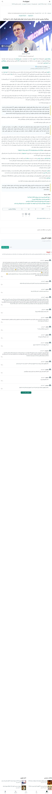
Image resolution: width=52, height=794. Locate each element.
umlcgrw (47, 343)
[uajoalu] (50, 281)
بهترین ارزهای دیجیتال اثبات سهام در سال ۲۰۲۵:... (37, 781)
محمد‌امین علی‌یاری (26, 53)
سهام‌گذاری (4, 61)
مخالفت (27, 158)
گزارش (48, 72)
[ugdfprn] (50, 378)
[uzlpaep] (50, 362)
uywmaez (47, 260)
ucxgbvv (47, 317)
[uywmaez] (50, 260)
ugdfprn (47, 377)
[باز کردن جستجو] (2, 1)
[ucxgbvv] (50, 318)
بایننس (38, 158)
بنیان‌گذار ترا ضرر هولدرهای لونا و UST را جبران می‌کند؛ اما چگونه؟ (31, 150)
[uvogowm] (50, 351)
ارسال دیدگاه (5, 247)
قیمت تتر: (45, 4)
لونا (11, 74)
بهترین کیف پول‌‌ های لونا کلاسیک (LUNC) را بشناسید (37, 201)
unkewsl (47, 385)
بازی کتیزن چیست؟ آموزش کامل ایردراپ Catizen (38, 786)
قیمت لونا (5, 72)
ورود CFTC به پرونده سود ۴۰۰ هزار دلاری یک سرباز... (11, 781)
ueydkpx (47, 369)
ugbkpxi (47, 335)
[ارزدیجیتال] (26, 1)
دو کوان (48, 171)
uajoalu (47, 281)
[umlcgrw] (50, 343)
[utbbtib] (50, 327)
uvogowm (47, 351)
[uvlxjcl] (50, 310)
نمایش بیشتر (26, 392)
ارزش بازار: (29, 4)
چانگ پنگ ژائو (47, 158)
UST (18, 61)
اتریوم (34, 59)
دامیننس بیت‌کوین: (18, 4)
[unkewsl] (50, 385)
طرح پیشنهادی (18, 59)
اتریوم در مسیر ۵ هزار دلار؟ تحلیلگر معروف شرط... (11, 786)
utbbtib (47, 327)
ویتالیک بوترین (47, 59)
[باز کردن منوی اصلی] (49, 1)
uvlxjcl (47, 309)
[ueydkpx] (50, 370)
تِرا (25, 59)
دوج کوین (48, 178)
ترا (28, 209)
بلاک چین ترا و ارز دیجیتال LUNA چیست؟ (40, 199)
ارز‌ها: (50, 4)
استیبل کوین (46, 63)
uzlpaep (47, 361)
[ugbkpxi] (50, 335)
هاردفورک (24, 153)
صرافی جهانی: (35, 4)
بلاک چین (45, 173)
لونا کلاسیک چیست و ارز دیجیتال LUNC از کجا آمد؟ (38, 197)
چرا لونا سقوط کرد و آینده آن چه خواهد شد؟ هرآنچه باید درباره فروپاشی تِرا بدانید (31, 203)
